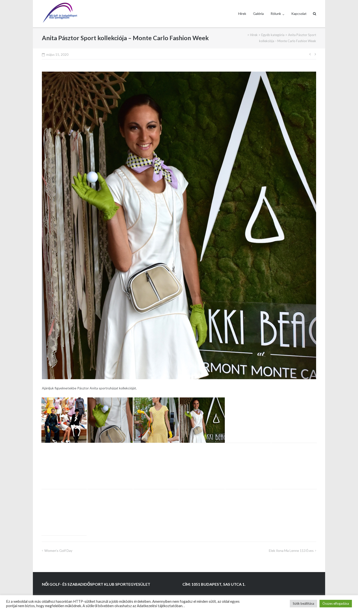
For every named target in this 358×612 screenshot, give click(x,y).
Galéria (258, 13)
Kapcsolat (299, 13)
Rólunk (276, 13)
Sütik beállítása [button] (303, 603)
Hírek (242, 13)
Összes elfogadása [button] (335, 603)
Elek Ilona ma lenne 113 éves (291, 550)
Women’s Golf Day (58, 550)
